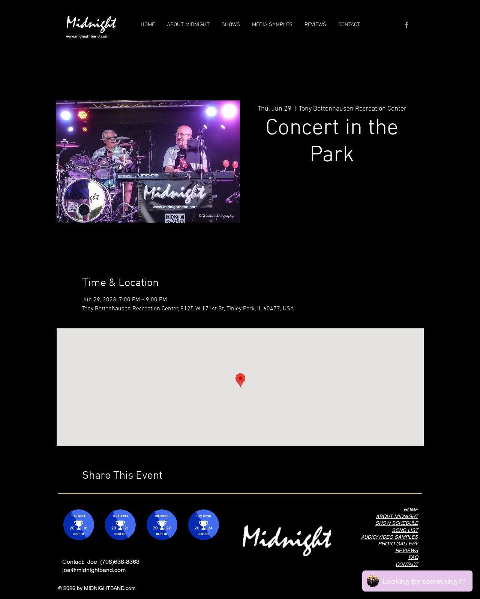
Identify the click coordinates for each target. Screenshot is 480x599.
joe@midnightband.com (94, 570)
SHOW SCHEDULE (396, 523)
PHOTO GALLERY (398, 544)
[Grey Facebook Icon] (406, 25)
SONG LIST (405, 530)
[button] (272, 25)
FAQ (413, 557)
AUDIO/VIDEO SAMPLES (389, 537)
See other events (332, 206)
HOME (411, 509)
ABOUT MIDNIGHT (397, 516)
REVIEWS (406, 550)
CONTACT (407, 564)
